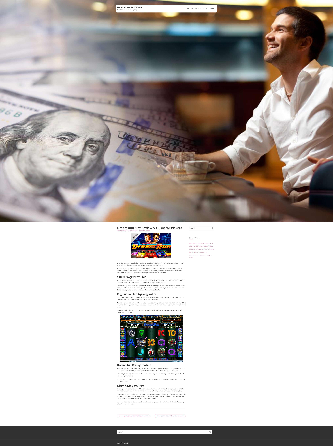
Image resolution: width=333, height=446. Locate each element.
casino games (143, 230)
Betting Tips (192, 8)
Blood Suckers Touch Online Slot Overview (169, 416)
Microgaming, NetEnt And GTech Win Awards (134, 416)
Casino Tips (203, 8)
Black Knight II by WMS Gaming (197, 252)
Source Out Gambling (129, 7)
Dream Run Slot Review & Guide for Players (201, 246)
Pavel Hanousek (121, 230)
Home (212, 8)
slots (148, 230)
